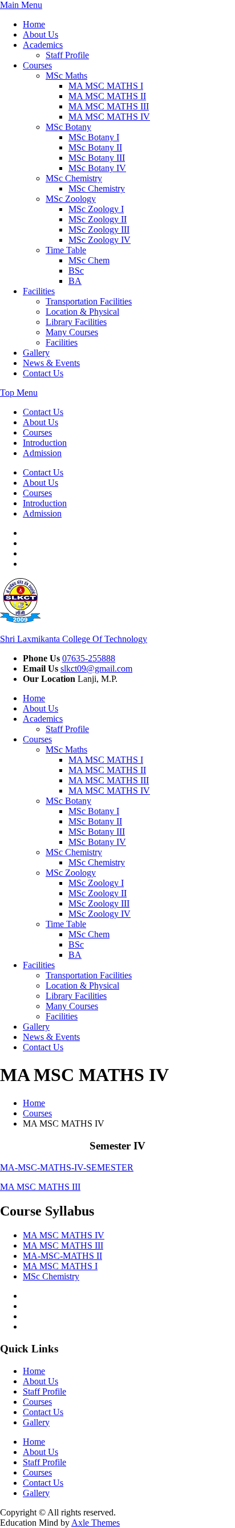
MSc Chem (89, 260)
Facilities (39, 291)
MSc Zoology (71, 199)
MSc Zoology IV (99, 240)
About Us (40, 34)
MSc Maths (66, 75)
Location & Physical (82, 311)
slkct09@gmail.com (96, 668)
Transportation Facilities (89, 301)
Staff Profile (67, 55)
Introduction (45, 443)
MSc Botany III (96, 157)
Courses (37, 65)
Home (34, 24)
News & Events (51, 363)
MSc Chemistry (74, 178)
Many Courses (72, 332)
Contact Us (43, 373)
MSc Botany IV (97, 168)
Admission (42, 453)
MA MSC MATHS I (105, 86)
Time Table (66, 250)
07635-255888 (88, 658)
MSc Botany (68, 127)
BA (75, 281)
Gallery (36, 352)
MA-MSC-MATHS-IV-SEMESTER (66, 1167)
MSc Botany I (93, 137)
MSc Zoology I (96, 209)
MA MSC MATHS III (108, 106)
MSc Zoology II (97, 219)
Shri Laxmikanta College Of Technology (73, 639)
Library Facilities (76, 322)
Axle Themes (95, 1522)
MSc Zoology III (98, 229)
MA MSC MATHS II (107, 96)
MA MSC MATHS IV (109, 116)
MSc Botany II (95, 147)
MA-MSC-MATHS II (62, 1256)
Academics (43, 45)
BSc (76, 270)
